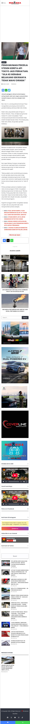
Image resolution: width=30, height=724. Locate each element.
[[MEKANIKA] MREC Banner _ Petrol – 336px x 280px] (15, 344)
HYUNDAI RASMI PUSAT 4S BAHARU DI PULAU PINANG (18, 641)
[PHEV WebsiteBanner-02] (15, 383)
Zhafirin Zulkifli (6, 84)
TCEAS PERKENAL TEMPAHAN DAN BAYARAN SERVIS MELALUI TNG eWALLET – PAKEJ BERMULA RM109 (19, 625)
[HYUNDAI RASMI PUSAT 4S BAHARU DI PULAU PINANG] (5, 643)
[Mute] (24, 481)
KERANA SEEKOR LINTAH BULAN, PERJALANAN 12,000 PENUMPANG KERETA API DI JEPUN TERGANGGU (16, 223)
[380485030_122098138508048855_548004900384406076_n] (15, 437)
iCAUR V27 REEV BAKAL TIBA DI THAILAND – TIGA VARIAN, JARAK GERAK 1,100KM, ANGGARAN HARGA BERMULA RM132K (15, 270)
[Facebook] (4, 240)
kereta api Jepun (15, 235)
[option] (15, 263)
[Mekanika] (15, 3)
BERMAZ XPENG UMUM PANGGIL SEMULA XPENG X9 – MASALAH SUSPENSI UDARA (19, 597)
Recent (15, 556)
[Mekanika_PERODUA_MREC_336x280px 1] (14, 407)
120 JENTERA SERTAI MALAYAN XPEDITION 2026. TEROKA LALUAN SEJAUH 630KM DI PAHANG (19, 563)
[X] (8, 240)
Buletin (4, 62)
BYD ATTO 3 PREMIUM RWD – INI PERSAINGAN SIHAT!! (19, 589)
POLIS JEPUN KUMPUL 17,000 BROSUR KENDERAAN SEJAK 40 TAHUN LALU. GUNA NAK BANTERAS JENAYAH (15, 212)
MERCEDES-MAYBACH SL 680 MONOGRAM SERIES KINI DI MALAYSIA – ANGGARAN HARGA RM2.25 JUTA (19, 582)
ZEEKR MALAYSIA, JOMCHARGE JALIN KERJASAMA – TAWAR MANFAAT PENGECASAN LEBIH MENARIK (19, 605)
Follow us (15, 528)
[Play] (3, 481)
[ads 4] (14, 459)
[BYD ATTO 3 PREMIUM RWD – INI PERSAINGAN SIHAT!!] (5, 590)
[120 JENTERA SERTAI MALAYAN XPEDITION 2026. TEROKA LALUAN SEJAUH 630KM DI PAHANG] (5, 563)
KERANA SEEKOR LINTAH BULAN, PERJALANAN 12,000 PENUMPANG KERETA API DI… (7, 668)
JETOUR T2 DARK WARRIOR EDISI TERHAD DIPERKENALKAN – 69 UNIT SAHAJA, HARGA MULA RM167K (19, 572)
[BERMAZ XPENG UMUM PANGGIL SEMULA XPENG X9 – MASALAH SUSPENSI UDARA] (5, 597)
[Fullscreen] (26, 481)
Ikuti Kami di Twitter (7, 546)
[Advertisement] (15, 25)
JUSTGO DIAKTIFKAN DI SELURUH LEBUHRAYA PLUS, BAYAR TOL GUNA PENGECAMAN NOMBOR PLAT (19, 634)
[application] (15, 475)
